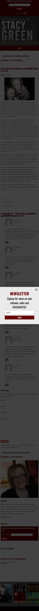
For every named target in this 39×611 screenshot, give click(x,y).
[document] (19, 305)
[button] (36, 289)
